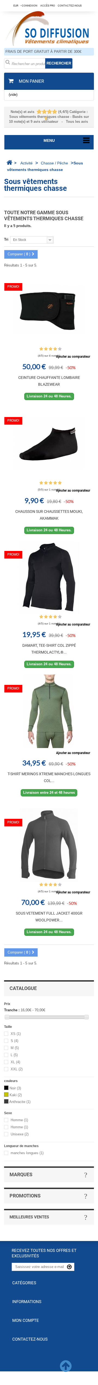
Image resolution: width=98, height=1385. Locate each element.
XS (16, 1034)
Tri (6, 239)
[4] (44, 112)
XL (15, 1062)
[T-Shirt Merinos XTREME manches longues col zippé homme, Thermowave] (49, 711)
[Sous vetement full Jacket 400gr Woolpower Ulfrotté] (49, 845)
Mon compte (25, 1320)
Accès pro (47, 5)
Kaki (16, 1095)
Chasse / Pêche (54, 163)
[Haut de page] (66, 1370)
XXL (17, 1069)
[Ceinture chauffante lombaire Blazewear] (49, 309)
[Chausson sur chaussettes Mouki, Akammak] (49, 443)
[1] (37, 112)
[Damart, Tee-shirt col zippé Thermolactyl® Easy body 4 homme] (49, 577)
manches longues (27, 1153)
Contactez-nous (70, 5)
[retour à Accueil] (9, 162)
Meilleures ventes (29, 1217)
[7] (52, 112)
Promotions (25, 1196)
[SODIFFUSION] (49, 28)
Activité (26, 163)
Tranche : (12, 1010)
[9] (44, 118)
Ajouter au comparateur (73, 356)
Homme (19, 1120)
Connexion (29, 5)
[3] (42, 112)
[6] (49, 112)
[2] (39, 112)
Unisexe (20, 1134)
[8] (55, 112)
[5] (47, 112)
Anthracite (19, 1102)
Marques (21, 1174)
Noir (15, 1088)
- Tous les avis (49, 117)
